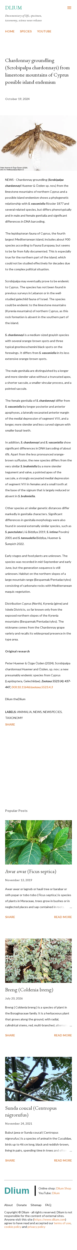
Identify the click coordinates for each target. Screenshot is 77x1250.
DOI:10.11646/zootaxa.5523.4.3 (32, 687)
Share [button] (10, 724)
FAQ (48, 1205)
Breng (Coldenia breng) (29, 989)
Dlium (13, 7)
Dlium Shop (63, 1188)
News (37, 712)
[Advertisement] (38, 768)
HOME (10, 31)
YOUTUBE (44, 31)
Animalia (24, 712)
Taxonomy (14, 718)
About (8, 1205)
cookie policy (12, 1226)
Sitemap (36, 1205)
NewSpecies (52, 712)
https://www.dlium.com (49, 1219)
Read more (63, 917)
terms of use (62, 1223)
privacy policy (36, 1226)
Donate (22, 1205)
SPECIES (26, 31)
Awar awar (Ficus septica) (30, 871)
